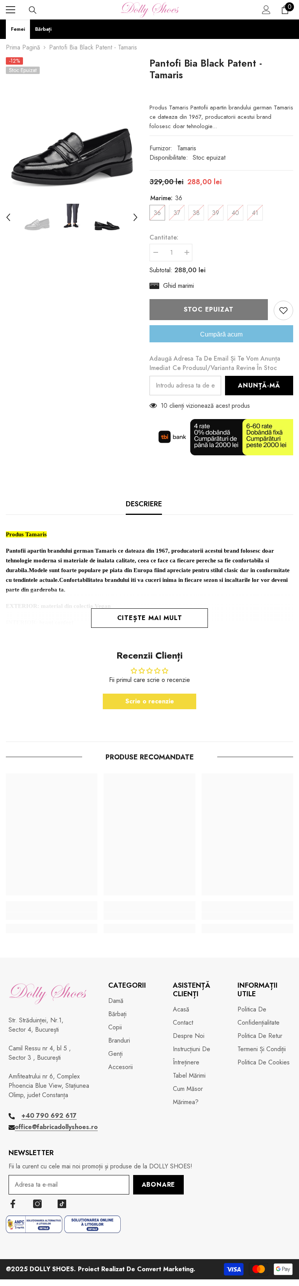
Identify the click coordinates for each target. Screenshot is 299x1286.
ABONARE (159, 1184)
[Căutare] (32, 10)
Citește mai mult (149, 617)
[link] (51, 916)
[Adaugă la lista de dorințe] (283, 310)
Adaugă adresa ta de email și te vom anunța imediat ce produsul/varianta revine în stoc (215, 363)
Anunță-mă (259, 385)
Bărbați (43, 29)
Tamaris (186, 148)
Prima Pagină (23, 47)
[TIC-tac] (62, 1203)
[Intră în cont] (266, 9)
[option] (72, 123)
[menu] (10, 9)
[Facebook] (13, 1203)
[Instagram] (37, 1203)
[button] (8, 217)
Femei (18, 29)
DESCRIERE (144, 504)
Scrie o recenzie (149, 701)
